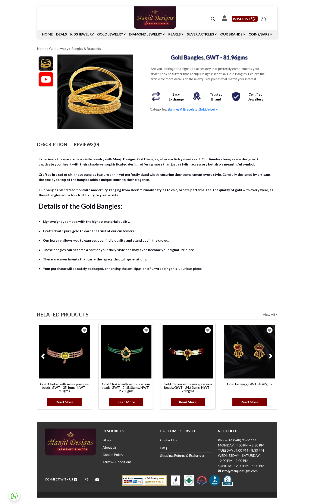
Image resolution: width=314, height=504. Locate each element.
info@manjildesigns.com (239, 471)
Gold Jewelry (58, 48)
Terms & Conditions (117, 462)
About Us (110, 447)
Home (47, 34)
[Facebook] (75, 479)
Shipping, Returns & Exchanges (182, 455)
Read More (64, 402)
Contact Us (168, 440)
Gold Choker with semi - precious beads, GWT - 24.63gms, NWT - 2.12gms (188, 387)
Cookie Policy (113, 454)
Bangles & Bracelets (86, 48)
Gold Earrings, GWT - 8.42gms (249, 384)
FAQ (163, 448)
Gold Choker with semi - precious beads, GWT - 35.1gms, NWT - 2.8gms (64, 387)
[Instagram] (86, 479)
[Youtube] (45, 79)
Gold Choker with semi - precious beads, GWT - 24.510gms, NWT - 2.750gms (126, 387)
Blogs (107, 440)
